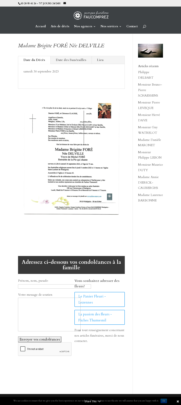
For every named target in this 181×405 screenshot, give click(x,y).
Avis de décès (60, 26)
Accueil (40, 26)
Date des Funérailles (71, 60)
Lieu (100, 60)
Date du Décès (34, 60)
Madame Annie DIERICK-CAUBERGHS (148, 182)
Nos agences (83, 26)
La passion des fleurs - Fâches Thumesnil (95, 317)
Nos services (109, 26)
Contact (132, 26)
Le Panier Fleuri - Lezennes (92, 299)
